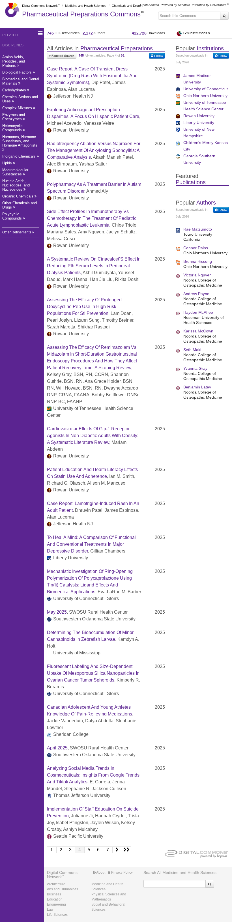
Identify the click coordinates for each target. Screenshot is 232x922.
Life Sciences (57, 915)
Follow (158, 55)
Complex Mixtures (17, 108)
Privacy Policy (121, 872)
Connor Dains (195, 248)
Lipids (7, 163)
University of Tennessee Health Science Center (204, 105)
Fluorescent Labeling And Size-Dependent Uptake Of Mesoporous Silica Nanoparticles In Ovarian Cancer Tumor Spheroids (93, 673)
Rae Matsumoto (197, 229)
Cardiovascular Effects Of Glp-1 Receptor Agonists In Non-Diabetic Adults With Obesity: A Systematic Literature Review (92, 435)
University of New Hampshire (198, 132)
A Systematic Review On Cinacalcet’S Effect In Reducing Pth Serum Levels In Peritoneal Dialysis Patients (94, 266)
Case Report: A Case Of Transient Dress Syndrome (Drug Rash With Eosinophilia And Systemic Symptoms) (92, 75)
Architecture (56, 884)
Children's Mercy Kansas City (205, 145)
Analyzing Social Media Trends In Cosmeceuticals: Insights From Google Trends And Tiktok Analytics (93, 775)
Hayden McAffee (198, 312)
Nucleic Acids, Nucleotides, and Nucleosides (16, 185)
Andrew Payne (196, 293)
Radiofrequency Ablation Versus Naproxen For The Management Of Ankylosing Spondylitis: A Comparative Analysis (93, 150)
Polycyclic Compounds (12, 216)
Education (55, 899)
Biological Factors (17, 72)
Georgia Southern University (199, 159)
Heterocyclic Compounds (12, 128)
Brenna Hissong (197, 261)
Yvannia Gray (195, 368)
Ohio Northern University (205, 95)
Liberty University (198, 122)
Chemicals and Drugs (126, 5)
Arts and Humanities (62, 889)
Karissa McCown (198, 331)
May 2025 (57, 612)
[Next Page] (117, 849)
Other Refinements (17, 232)
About (100, 872)
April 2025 (57, 747)
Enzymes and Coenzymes (13, 117)
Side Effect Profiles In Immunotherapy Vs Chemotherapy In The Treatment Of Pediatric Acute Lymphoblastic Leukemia (91, 218)
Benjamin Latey (197, 387)
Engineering (56, 904)
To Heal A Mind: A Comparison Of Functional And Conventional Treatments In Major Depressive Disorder (91, 544)
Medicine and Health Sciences (85, 5)
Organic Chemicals (18, 196)
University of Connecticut (205, 89)
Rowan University (198, 115)
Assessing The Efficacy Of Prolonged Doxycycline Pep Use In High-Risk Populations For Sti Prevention (84, 306)
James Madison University (197, 78)
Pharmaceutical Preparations (81, 14)
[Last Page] (126, 849)
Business (54, 894)
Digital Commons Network (40, 5)
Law (50, 910)
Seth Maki (192, 349)
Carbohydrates (14, 90)
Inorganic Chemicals (19, 156)
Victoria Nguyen (197, 275)
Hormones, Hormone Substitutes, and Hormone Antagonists (19, 141)
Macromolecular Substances (15, 172)
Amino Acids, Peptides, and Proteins (13, 61)
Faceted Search (62, 55)
